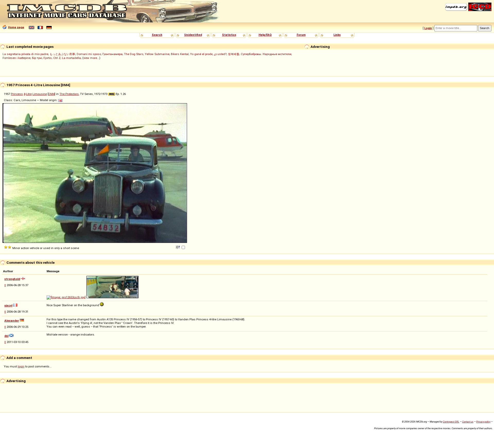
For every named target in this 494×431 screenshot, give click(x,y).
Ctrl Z (56, 58)
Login (428, 28)
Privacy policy (483, 421)
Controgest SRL (451, 421)
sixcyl (8, 305)
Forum (301, 35)
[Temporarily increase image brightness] (178, 247)
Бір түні (37, 58)
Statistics (229, 35)
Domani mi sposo (89, 54)
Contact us (467, 421)
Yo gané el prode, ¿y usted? (208, 54)
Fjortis (47, 58)
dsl (6, 336)
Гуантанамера (112, 54)
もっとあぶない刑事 (62, 54)
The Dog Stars (133, 54)
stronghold (12, 279)
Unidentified (193, 35)
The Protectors (69, 94)
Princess (17, 94)
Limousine (39, 94)
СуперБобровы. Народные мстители (266, 54)
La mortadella (71, 58)
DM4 (51, 94)
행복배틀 (233, 54)
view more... (91, 58)
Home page (16, 27)
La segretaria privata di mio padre (25, 54)
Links (337, 35)
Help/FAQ (265, 35)
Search (157, 35)
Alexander (11, 320)
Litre (29, 94)
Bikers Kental (180, 54)
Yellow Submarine (157, 54)
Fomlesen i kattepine (16, 58)
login (21, 366)
